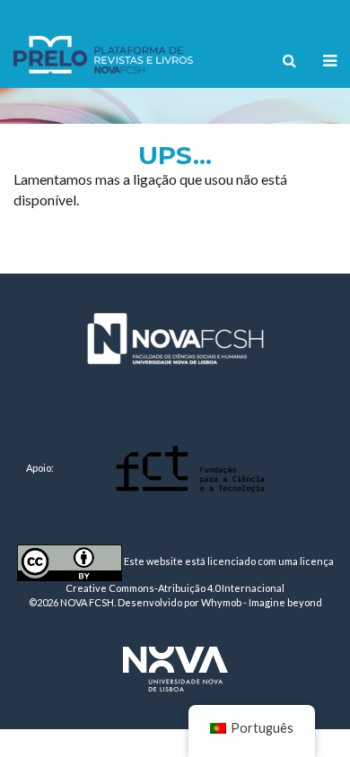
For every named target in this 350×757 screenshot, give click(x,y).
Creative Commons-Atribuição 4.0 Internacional (175, 588)
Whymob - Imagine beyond (261, 602)
